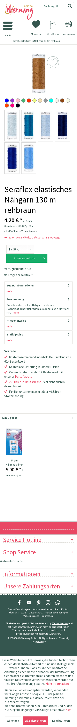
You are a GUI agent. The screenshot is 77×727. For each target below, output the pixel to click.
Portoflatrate (23, 376)
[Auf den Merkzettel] (18, 436)
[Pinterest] (38, 603)
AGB (23, 612)
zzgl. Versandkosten (26, 230)
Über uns (13, 612)
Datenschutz (36, 612)
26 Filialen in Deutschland (25, 382)
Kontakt (65, 609)
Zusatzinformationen (20, 285)
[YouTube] (29, 603)
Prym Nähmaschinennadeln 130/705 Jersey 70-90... (14, 463)
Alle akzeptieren (35, 720)
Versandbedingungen (56, 612)
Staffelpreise (15, 334)
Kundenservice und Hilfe (45, 609)
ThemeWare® (38, 641)
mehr (10, 291)
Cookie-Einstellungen (19, 609)
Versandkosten (60, 623)
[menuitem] (69, 24)
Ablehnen (13, 720)
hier (68, 710)
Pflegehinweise (16, 320)
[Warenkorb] (69, 24)
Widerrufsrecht (31, 615)
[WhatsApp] (58, 603)
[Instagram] (48, 603)
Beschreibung (15, 299)
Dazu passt (9, 418)
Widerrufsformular (12, 561)
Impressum (48, 615)
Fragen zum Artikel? (20, 275)
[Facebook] (19, 603)
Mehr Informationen (58, 684)
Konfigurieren (61, 720)
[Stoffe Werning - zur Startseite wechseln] (19, 12)
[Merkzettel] (36, 24)
